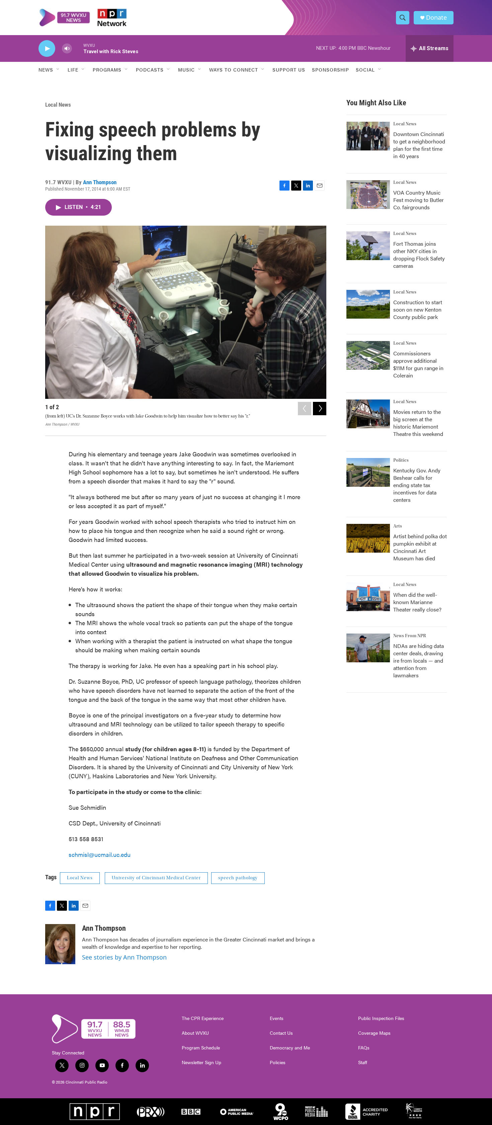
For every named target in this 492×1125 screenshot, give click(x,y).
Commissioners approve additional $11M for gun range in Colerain (418, 364)
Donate (436, 17)
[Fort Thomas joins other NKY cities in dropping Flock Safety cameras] (368, 245)
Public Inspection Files (381, 1018)
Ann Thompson (99, 182)
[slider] (78, 48)
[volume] (67, 48)
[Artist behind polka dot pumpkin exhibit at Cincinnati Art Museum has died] (368, 538)
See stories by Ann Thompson (124, 957)
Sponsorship (330, 69)
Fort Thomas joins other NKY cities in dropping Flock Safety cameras (419, 254)
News (45, 69)
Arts (397, 526)
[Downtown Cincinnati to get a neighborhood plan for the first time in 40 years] (368, 136)
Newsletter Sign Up (201, 1062)
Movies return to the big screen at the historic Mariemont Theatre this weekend (418, 423)
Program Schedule (201, 1047)
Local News (58, 104)
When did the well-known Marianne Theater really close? (417, 602)
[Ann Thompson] (60, 944)
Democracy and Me (290, 1047)
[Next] (319, 408)
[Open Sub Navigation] (58, 69)
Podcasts (150, 69)
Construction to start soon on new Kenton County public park (417, 309)
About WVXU (195, 1033)
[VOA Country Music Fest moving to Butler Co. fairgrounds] (368, 194)
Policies (277, 1062)
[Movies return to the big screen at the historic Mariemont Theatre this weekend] (368, 414)
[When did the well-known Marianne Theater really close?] (368, 596)
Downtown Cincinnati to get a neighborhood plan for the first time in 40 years (419, 145)
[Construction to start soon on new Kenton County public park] (368, 304)
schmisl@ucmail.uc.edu (100, 854)
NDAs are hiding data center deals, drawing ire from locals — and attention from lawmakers (418, 660)
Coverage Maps (374, 1033)
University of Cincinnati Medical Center (156, 878)
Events (276, 1018)
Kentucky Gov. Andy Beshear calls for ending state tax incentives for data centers (416, 484)
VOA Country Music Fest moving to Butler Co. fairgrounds (418, 200)
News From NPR (409, 636)
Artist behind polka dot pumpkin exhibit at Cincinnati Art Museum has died (420, 547)
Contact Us (281, 1033)
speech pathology (238, 878)
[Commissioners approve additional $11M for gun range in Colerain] (368, 355)
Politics (401, 460)
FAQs (364, 1047)
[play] (47, 48)
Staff (362, 1062)
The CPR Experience (203, 1018)
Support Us (288, 69)
